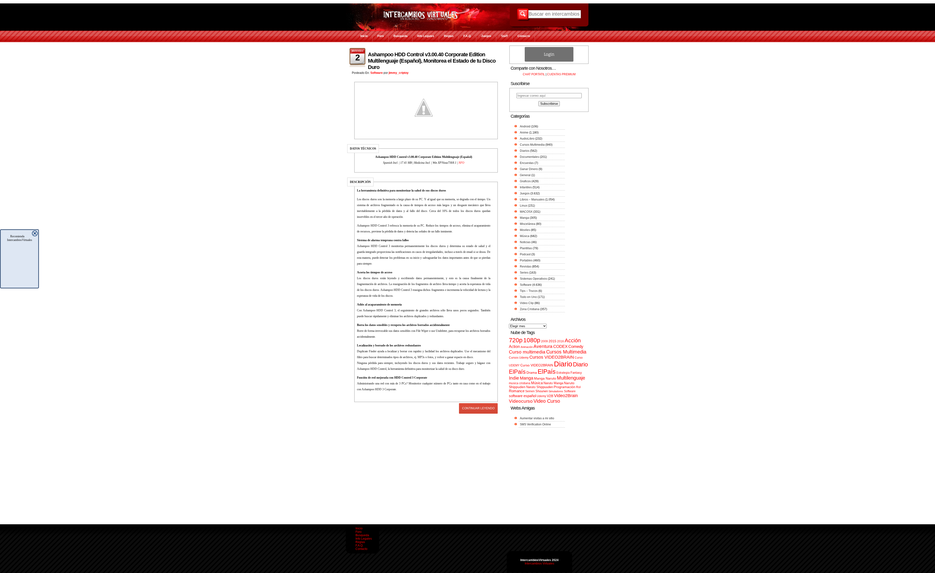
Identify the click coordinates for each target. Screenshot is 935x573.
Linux (523, 205)
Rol (578, 387)
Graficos (525, 181)
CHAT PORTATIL (534, 74)
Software (376, 73)
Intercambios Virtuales (539, 563)
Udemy (541, 396)
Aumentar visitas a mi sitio (537, 418)
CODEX (560, 346)
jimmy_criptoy (399, 73)
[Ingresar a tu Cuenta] (549, 60)
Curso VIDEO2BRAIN (536, 365)
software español (522, 396)
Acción (573, 340)
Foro (380, 36)
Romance (516, 391)
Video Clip (527, 303)
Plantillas (526, 248)
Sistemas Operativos (533, 278)
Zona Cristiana (529, 309)
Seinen (530, 391)
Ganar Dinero (529, 169)
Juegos (486, 36)
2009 (544, 341)
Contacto (523, 36)
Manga (524, 218)
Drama (531, 372)
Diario (563, 364)
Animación (527, 346)
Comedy (575, 346)
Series (524, 272)
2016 (560, 341)
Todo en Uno (528, 297)
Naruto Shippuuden (539, 387)
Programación (564, 387)
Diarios (524, 151)
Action (514, 346)
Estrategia (563, 372)
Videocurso (521, 401)
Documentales (529, 157)
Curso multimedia (527, 351)
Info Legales (425, 36)
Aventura (542, 346)
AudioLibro (527, 138)
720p (516, 340)
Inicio (364, 36)
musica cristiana (519, 383)
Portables (526, 260)
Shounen (541, 391)
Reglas (449, 36)
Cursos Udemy (519, 357)
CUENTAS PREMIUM (561, 74)
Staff (504, 36)
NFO (461, 162)
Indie (514, 378)
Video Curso (546, 401)
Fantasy (576, 372)
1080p (531, 340)
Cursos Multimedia (532, 144)
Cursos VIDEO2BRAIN (551, 357)
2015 (552, 341)
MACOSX (526, 211)
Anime (524, 132)
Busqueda (400, 36)
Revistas (525, 266)
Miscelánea (527, 224)
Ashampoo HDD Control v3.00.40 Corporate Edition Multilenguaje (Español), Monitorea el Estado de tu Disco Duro (432, 60)
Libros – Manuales (532, 199)
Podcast (525, 254)
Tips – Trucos (529, 291)
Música (524, 236)
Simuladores (556, 391)
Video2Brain (566, 395)
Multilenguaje (571, 378)
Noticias (525, 242)
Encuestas (527, 163)
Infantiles (526, 187)
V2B (550, 396)
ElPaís (547, 371)
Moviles (525, 230)
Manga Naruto (545, 378)
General (525, 175)
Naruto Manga (553, 383)
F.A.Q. (467, 36)
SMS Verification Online (535, 424)
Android (525, 126)
